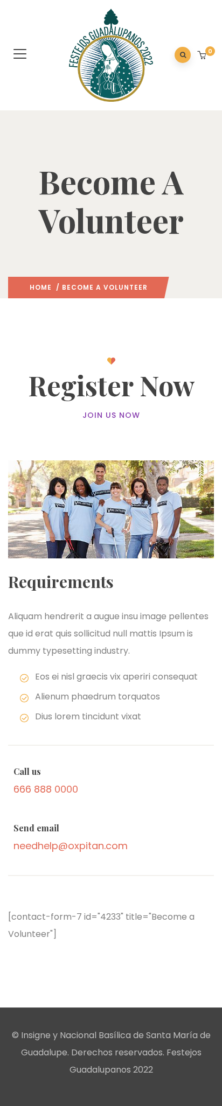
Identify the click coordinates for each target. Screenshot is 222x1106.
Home (41, 287)
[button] (203, 56)
